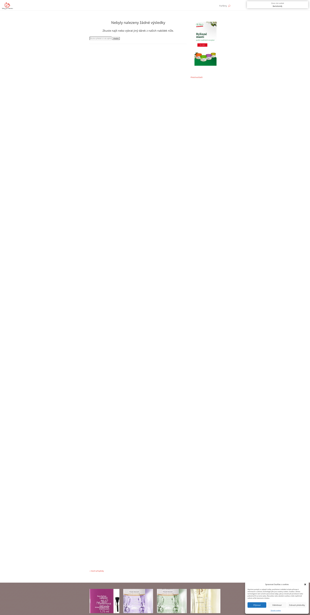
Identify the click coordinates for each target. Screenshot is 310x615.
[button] (305, 584)
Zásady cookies (276, 610)
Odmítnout (277, 605)
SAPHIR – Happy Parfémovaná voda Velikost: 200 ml (138, 604)
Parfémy (223, 5)
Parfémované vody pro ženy (103, 120)
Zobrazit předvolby (297, 605)
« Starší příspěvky (97, 571)
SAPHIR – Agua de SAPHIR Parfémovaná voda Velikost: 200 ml (123, 461)
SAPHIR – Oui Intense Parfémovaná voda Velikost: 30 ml (120, 116)
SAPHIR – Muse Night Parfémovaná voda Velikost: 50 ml (120, 548)
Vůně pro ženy (128, 120)
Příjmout (257, 605)
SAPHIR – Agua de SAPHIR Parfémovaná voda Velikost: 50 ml (122, 203)
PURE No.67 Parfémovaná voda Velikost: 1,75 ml (104, 604)
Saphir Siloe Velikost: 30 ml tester (109, 290)
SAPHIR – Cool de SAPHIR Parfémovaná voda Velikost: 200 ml (123, 374)
